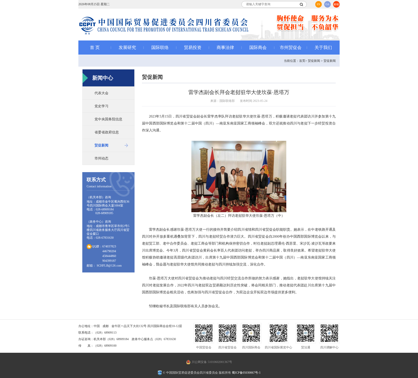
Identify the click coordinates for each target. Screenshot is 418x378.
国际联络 (160, 47)
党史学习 (101, 106)
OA (327, 4)
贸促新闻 (101, 145)
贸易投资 (192, 47)
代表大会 (101, 93)
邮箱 (336, 4)
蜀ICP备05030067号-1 (246, 372)
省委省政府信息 (106, 132)
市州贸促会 (291, 47)
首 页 (95, 47)
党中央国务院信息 (108, 119)
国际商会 (258, 47)
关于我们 (323, 47)
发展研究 (127, 47)
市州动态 (101, 158)
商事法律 (225, 47)
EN (318, 4)
